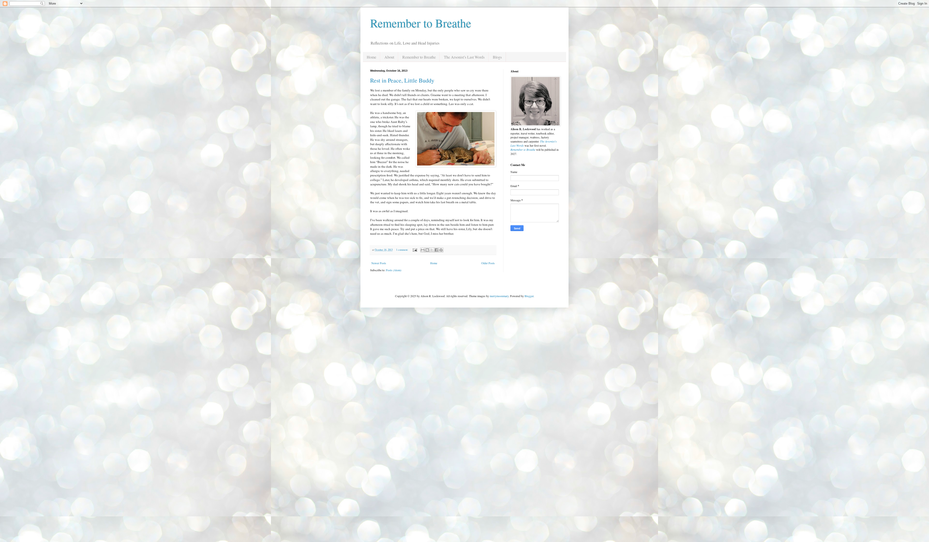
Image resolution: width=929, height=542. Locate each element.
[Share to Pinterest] (441, 250)
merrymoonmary (499, 296)
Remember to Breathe (420, 22)
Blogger (528, 296)
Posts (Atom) (393, 270)
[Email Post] (415, 249)
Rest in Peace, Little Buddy (402, 80)
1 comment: (402, 249)
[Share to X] (431, 250)
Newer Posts (378, 263)
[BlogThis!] (427, 250)
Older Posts (488, 263)
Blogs (497, 57)
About (389, 57)
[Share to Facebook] (436, 250)
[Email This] (422, 250)
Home (371, 57)
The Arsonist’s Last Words (464, 57)
